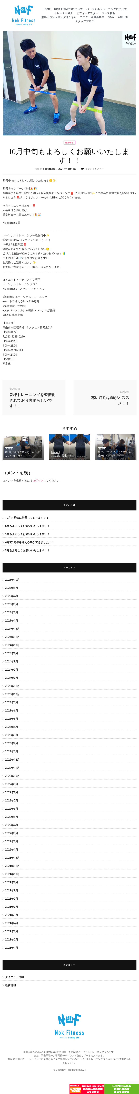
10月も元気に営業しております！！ (27, 517)
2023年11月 (12, 686)
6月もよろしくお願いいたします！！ (27, 526)
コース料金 (108, 13)
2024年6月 (11, 678)
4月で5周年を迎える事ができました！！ (29, 542)
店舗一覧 (122, 17)
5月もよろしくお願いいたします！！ (27, 534)
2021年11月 (12, 866)
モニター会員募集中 (92, 17)
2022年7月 (11, 800)
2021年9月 (11, 882)
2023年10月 (12, 694)
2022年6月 (11, 808)
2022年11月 (12, 768)
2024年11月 (12, 637)
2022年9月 (11, 784)
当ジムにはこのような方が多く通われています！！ (115, 453)
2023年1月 (11, 751)
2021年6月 (11, 907)
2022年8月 (11, 792)
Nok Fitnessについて (68, 9)
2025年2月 (11, 612)
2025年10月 (12, 580)
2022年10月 (12, 776)
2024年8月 (11, 661)
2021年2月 (11, 939)
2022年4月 (11, 825)
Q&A (111, 17)
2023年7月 (11, 702)
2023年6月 (11, 710)
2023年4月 (11, 727)
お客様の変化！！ (61, 455)
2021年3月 (11, 931)
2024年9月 (11, 653)
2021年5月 (11, 915)
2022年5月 (11, 817)
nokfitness (49, 168)
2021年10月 (12, 874)
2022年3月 (11, 833)
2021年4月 (11, 923)
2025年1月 (11, 620)
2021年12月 (12, 858)
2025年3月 (11, 604)
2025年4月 (11, 596)
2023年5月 (11, 719)
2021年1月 (11, 948)
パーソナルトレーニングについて (106, 9)
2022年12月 (12, 759)
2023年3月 (11, 735)
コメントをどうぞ (94, 168)
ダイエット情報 (14, 977)
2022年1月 (11, 849)
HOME (47, 9)
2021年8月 (11, 890)
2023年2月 (11, 743)
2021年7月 (11, 898)
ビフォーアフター (87, 13)
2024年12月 (12, 629)
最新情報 (69, 142)
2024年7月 (11, 669)
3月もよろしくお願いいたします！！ (27, 550)
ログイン (37, 480)
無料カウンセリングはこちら (59, 17)
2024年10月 (12, 645)
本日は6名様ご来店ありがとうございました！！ (22, 453)
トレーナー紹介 (63, 13)
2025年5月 (11, 588)
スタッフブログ (84, 21)
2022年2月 (11, 841)
